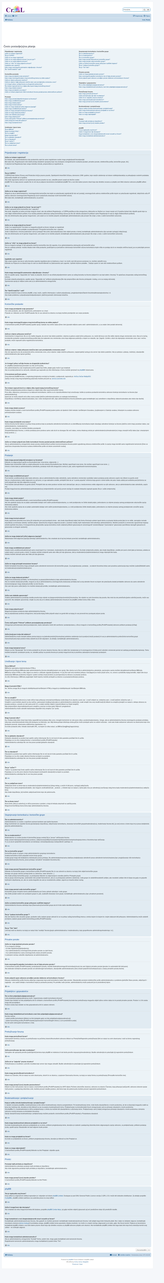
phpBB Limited (58, 1196)
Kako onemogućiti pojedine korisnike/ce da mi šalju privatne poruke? (100, 76)
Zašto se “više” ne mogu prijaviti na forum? (18, 63)
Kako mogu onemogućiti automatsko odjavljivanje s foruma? (23, 67)
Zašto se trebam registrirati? (13, 53)
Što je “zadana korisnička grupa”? (89, 65)
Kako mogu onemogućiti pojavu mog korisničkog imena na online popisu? (27, 78)
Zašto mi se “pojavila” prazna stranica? (91, 97)
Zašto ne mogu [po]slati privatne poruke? (91, 74)
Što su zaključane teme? (12, 143)
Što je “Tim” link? (84, 67)
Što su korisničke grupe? (86, 57)
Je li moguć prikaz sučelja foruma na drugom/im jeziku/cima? (24, 84)
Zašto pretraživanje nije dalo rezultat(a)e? (92, 95)
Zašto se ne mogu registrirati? (14, 57)
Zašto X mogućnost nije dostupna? (89, 132)
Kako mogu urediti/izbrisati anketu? (16, 108)
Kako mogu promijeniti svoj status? (15, 90)
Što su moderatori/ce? (86, 55)
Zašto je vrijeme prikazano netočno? (16, 80)
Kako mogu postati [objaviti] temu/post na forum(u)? (21, 99)
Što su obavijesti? (10, 139)
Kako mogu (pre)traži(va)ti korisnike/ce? (91, 99)
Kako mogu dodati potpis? (13, 103)
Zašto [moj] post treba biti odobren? (16, 120)
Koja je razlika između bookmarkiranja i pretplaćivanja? (96, 108)
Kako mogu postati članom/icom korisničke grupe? (94, 59)
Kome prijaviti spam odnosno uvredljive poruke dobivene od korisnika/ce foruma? (104, 78)
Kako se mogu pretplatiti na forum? (89, 112)
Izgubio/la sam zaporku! (12, 65)
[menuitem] (14, 15)
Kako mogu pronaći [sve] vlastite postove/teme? (94, 101)
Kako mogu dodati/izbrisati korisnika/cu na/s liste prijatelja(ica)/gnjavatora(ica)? (103, 87)
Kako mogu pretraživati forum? (88, 93)
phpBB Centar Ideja (54, 1209)
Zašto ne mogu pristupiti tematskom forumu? (19, 110)
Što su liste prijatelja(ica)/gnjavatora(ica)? (91, 85)
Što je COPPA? (9, 55)
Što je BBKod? (9, 129)
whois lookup (24, 1223)
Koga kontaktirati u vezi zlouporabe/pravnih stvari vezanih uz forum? (100, 134)
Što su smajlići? (9, 133)
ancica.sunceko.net (58, 379)
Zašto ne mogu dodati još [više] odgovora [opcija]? (20, 107)
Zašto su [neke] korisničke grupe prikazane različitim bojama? (98, 63)
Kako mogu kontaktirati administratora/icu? (92, 136)
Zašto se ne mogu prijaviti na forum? (16, 61)
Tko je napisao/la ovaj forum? (88, 130)
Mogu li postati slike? (11, 135)
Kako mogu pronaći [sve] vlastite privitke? (92, 123)
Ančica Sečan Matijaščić (82, 376)
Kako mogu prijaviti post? (12, 116)
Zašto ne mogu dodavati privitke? (15, 112)
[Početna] (15, 8)
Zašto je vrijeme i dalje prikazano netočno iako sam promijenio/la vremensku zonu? (30, 82)
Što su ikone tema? (11, 145)
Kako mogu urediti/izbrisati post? (15, 100)
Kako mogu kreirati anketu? (13, 104)
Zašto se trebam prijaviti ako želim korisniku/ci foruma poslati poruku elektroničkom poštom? (33, 92)
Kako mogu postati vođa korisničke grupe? (92, 61)
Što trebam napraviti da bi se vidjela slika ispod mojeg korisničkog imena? (27, 86)
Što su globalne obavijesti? (13, 137)
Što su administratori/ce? (86, 53)
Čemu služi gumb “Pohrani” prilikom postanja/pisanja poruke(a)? (25, 118)
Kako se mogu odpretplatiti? (87, 114)
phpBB (82, 370)
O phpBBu (8, 1198)
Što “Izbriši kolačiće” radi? (13, 69)
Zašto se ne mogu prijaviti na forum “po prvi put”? (20, 59)
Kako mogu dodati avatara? (13, 88)
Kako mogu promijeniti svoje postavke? (17, 76)
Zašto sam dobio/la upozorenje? (15, 114)
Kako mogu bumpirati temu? (13, 122)
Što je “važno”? (9, 141)
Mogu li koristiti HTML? (12, 131)
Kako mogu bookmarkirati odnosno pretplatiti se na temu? (96, 110)
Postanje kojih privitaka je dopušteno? (90, 121)
